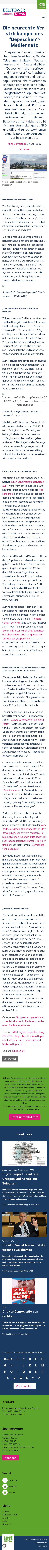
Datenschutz (41, 1542)
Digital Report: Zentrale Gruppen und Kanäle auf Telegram (20, 1177)
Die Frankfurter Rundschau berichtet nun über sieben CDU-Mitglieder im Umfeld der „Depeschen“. (23, 634)
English (5, 1521)
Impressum (42, 1545)
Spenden (10, 1458)
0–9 (6, 1359)
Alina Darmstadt (17, 143)
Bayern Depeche (28, 1032)
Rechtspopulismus (19, 1025)
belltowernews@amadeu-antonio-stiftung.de (20, 1408)
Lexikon (5, 1511)
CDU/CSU (7, 1036)
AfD (14, 1032)
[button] (4, 1545)
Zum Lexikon (24, 1386)
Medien (12, 1040)
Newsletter (7, 1524)
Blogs (42, 1032)
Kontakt (5, 1518)
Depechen (20, 1036)
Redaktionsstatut (9, 1514)
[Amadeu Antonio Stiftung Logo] (8, 1539)
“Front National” (12, 790)
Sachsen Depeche (12, 1043)
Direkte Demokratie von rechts (20, 1312)
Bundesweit (17, 1050)
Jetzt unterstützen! (24, 1117)
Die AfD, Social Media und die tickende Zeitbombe (24, 1246)
